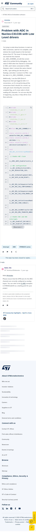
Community (5, 439)
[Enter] (3, 9)
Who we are (6, 381)
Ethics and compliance (9, 484)
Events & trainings (8, 450)
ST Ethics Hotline (7, 489)
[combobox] (18, 9)
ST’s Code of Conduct (9, 494)
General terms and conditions (11, 418)
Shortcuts (5, 466)
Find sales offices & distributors (12, 434)
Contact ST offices (8, 429)
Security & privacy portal (10, 499)
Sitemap (4, 471)
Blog (3, 413)
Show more (17, 227)
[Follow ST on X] (3, 509)
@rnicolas (10, 275)
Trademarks (9, 522)
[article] (18, 287)
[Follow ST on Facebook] (15, 508)
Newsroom (5, 444)
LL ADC (23, 283)
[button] (2, 4)
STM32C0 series (25, 247)
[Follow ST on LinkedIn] (7, 508)
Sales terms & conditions (23, 519)
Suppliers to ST (7, 407)
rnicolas (7, 20)
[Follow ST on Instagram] (11, 508)
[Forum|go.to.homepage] (13, 4)
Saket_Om (7, 268)
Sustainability (6, 392)
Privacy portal (19, 522)
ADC (14, 247)
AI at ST (4, 455)
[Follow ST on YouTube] (19, 508)
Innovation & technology (10, 397)
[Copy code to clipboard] (31, 107)
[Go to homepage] (6, 370)
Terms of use (8, 519)
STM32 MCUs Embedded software (14, 14)
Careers (4, 402)
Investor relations (7, 386)
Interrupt (6, 247)
